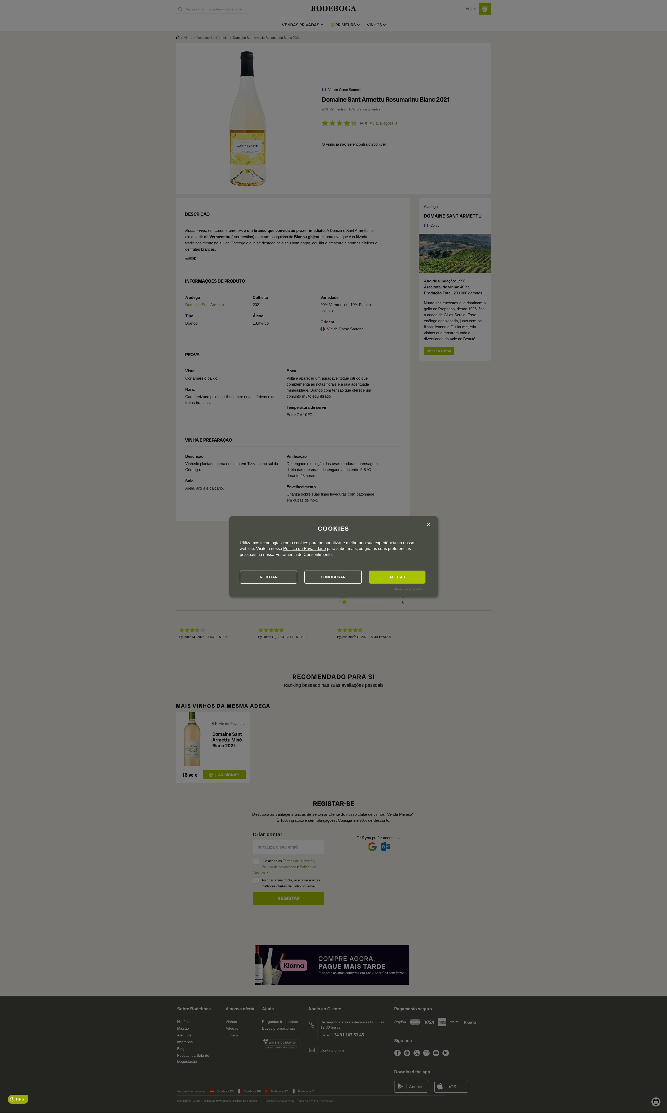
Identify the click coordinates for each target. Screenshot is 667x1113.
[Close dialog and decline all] (429, 524)
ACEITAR (397, 577)
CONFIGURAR (333, 577)
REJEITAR (268, 577)
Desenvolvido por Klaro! (410, 589)
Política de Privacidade (304, 548)
